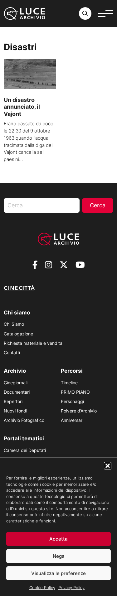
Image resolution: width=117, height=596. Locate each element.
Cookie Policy (42, 587)
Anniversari (72, 420)
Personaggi (72, 401)
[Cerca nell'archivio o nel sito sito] (85, 13)
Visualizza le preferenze (58, 573)
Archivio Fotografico (24, 420)
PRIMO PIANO (75, 392)
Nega (59, 556)
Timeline (69, 382)
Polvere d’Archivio (79, 410)
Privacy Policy (71, 587)
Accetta (58, 539)
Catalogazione (18, 333)
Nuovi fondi (15, 410)
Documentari (17, 392)
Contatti (12, 352)
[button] (108, 466)
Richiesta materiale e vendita (33, 343)
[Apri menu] (105, 13)
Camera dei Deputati (25, 450)
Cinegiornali (15, 382)
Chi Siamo (14, 324)
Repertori (13, 401)
